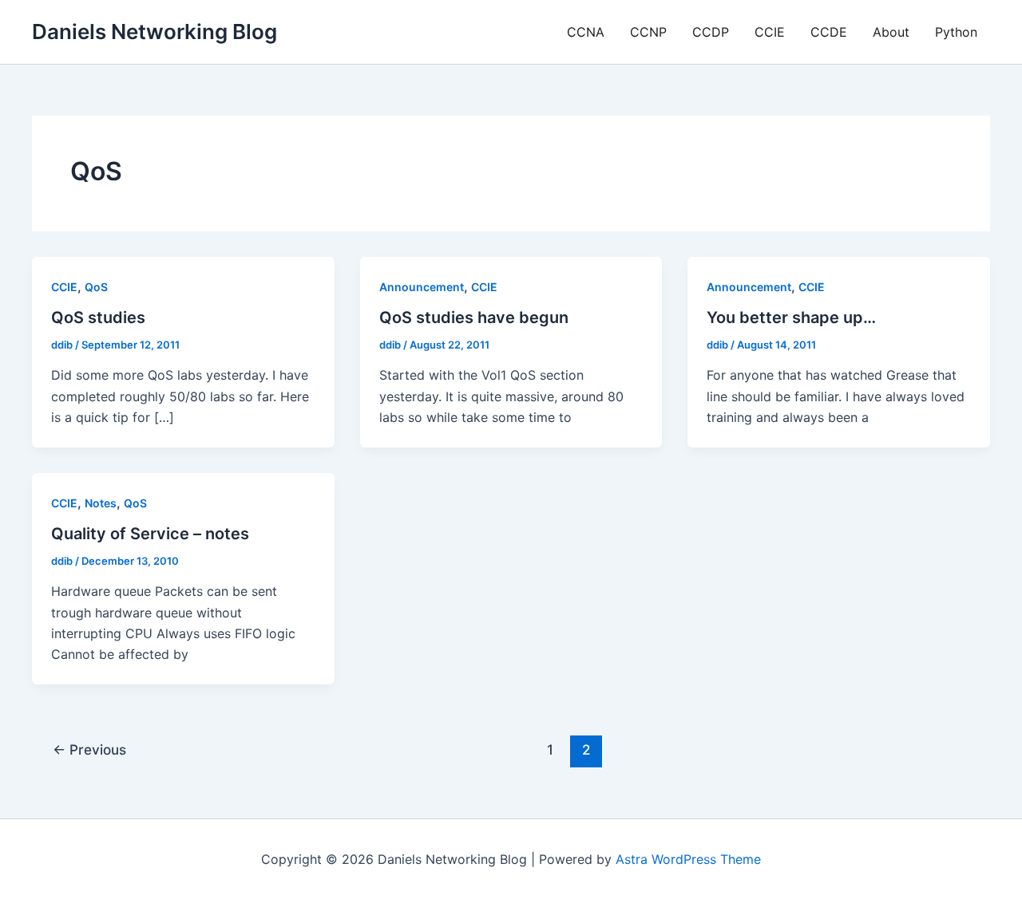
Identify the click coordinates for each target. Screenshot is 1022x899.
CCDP (710, 32)
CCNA (585, 32)
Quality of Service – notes (150, 533)
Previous (89, 749)
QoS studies (98, 317)
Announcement (421, 287)
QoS (96, 287)
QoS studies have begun (473, 317)
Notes (101, 503)
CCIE (770, 32)
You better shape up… (791, 317)
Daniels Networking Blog (154, 31)
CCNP (648, 32)
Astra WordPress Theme (688, 859)
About (891, 32)
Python (956, 32)
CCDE (828, 32)
